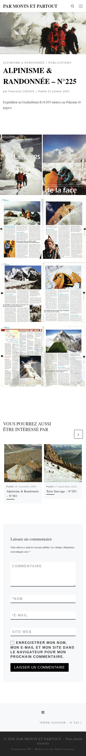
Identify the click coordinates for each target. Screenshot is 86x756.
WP (29, 749)
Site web (22, 632)
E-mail (20, 615)
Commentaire (27, 566)
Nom (17, 599)
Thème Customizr (64, 749)
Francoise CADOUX (21, 91)
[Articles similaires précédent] (68, 434)
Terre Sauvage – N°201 (61, 491)
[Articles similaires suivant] (78, 434)
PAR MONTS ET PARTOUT (38, 739)
